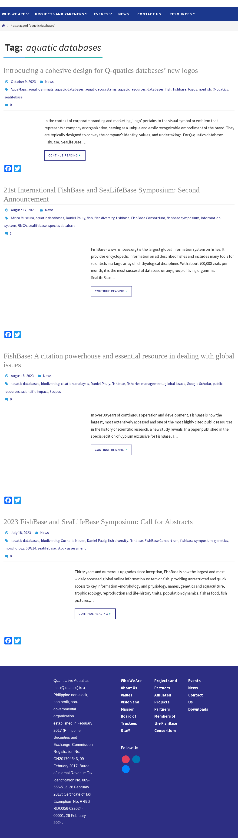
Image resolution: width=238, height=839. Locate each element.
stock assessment (71, 530)
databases (155, 87)
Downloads (198, 689)
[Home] (3, 26)
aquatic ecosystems (100, 87)
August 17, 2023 (23, 204)
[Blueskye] (126, 748)
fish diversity (104, 211)
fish (168, 87)
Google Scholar (199, 372)
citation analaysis (75, 372)
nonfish (205, 87)
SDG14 (31, 530)
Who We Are (131, 660)
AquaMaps (19, 87)
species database (61, 217)
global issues (175, 372)
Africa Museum (22, 211)
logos (192, 87)
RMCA (22, 217)
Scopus (55, 378)
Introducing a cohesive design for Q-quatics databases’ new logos (100, 70)
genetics (221, 523)
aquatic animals (40, 87)
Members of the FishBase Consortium (165, 703)
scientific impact (34, 378)
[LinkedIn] (136, 739)
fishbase (179, 87)
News (49, 81)
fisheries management (145, 372)
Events (194, 660)
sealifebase (13, 94)
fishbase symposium (183, 211)
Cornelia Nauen (73, 523)
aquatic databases (69, 87)
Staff (125, 710)
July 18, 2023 (21, 517)
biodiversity (50, 372)
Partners (162, 689)
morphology (14, 530)
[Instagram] (126, 739)
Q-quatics (220, 87)
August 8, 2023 (22, 365)
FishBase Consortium (148, 211)
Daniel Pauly (75, 211)
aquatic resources (132, 87)
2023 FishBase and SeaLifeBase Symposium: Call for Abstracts (98, 507)
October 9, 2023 (23, 81)
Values (126, 675)
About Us (129, 668)
